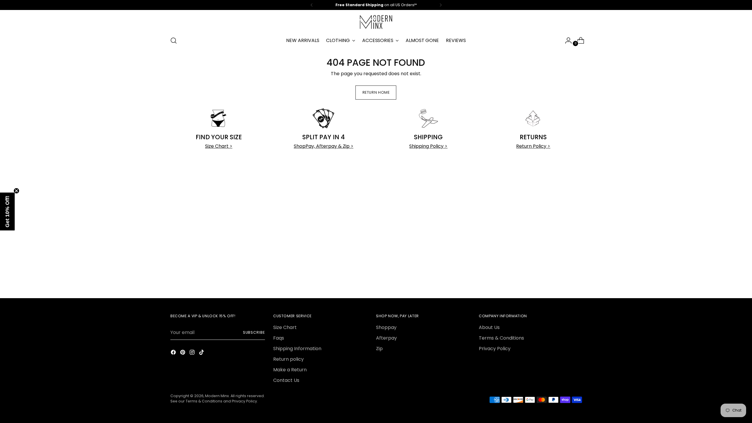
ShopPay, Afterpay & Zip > (323, 146)
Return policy (288, 359)
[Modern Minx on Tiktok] (202, 353)
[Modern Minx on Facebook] (173, 353)
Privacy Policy (495, 348)
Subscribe (254, 332)
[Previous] (311, 5)
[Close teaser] (16, 191)
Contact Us (286, 380)
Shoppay (386, 327)
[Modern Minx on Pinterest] (183, 353)
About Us (489, 327)
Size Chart (285, 327)
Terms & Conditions (501, 338)
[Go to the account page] (566, 40)
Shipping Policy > (428, 146)
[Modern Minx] (376, 22)
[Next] (440, 5)
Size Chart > (218, 146)
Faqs (278, 338)
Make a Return (290, 369)
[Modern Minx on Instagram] (192, 353)
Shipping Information (297, 348)
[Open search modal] (173, 40)
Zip (379, 348)
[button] (7, 212)
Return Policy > (533, 146)
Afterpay (386, 338)
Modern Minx (217, 395)
